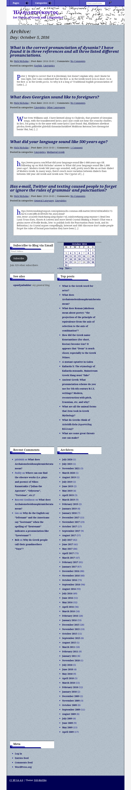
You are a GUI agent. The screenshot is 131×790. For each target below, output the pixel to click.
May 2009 (67, 727)
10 (66, 256)
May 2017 (67, 548)
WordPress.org (23, 766)
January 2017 (69, 566)
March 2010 (68, 682)
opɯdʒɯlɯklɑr (22, 285)
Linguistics (49, 65)
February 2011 (70, 651)
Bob (17, 539)
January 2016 (69, 620)
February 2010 (70, 687)
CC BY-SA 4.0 (16, 780)
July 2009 (67, 718)
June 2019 (67, 486)
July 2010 (67, 664)
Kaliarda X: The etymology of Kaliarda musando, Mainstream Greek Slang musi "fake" (80, 371)
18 (70, 259)
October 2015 (69, 633)
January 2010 (69, 691)
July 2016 (67, 593)
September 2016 (71, 584)
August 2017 (69, 535)
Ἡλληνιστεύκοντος (35, 12)
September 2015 (71, 638)
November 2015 (71, 629)
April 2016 (68, 606)
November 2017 (71, 521)
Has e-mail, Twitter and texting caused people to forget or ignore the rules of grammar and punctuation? (63, 188)
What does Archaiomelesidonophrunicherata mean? (81, 299)
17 (66, 259)
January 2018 (69, 513)
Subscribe (18, 258)
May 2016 (67, 602)
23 (93, 259)
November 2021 (71, 468)
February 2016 (70, 615)
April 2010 (68, 678)
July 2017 (67, 539)
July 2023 (67, 463)
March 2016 (68, 611)
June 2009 (67, 722)
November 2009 (71, 700)
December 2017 (70, 517)
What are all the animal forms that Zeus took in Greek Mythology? (79, 411)
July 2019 (67, 481)
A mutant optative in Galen (77, 361)
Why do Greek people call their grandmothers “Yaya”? (31, 544)
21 (84, 259)
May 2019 (67, 490)
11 (70, 256)
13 (79, 256)
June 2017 (67, 544)
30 (93, 262)
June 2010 (67, 669)
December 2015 (70, 624)
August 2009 (69, 714)
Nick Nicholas (21, 61)
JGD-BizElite (40, 780)
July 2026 (67, 459)
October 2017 (69, 526)
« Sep (60, 268)
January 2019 (69, 508)
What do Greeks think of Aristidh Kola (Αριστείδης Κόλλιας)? (77, 424)
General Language (44, 200)
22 (88, 259)
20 (79, 259)
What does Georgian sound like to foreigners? (54, 97)
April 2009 (68, 731)
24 (66, 262)
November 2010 (71, 660)
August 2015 (69, 642)
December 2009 (70, 696)
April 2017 (68, 553)
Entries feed (22, 758)
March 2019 (68, 499)
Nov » (68, 268)
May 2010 (67, 673)
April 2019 (68, 495)
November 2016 (71, 575)
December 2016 (70, 571)
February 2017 (70, 562)
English (38, 65)
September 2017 (71, 530)
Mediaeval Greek (56, 152)
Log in (18, 753)
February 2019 (70, 504)
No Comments (77, 61)
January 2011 (69, 655)
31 (66, 265)
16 (93, 256)
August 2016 (69, 588)
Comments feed (24, 762)
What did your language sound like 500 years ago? (59, 141)
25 (70, 262)
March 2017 (68, 557)
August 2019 (69, 477)
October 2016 (69, 580)
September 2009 (71, 709)
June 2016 (67, 597)
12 (75, 256)
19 (75, 259)
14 (84, 256)
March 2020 (68, 472)
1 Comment (76, 147)
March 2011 (68, 647)
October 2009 (69, 705)
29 (88, 262)
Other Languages (56, 107)
